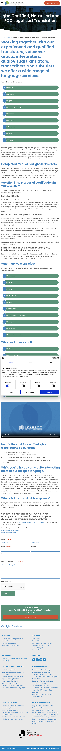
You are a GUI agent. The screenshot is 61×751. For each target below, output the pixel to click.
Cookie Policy (29, 748)
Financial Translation (39, 683)
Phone (33, 546)
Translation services (9, 641)
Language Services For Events (42, 710)
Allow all (49, 392)
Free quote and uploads (40, 645)
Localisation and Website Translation (45, 688)
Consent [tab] (10, 362)
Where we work (37, 697)
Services (10, 37)
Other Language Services (10, 645)
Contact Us (36, 641)
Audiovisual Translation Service (12, 677)
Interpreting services (9, 643)
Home (3, 37)
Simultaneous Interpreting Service (13, 717)
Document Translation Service (42, 681)
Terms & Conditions (42, 748)
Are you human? (7, 582)
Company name (7, 554)
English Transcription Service (11, 679)
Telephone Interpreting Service (12, 719)
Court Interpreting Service (10, 710)
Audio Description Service (10, 670)
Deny (11, 392)
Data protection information (42, 643)
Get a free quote (30, 617)
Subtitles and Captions (9, 683)
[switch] (23, 386)
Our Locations (37, 650)
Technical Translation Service (42, 694)
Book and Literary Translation (42, 674)
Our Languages (37, 648)
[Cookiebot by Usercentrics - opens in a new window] (52, 358)
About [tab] (50, 362)
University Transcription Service (12, 686)
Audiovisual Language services (12, 639)
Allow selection (30, 392)
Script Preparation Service (10, 681)
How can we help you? (12, 561)
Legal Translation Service (40, 686)
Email (6, 546)
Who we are (36, 639)
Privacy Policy (54, 748)
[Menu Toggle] (2, 3)
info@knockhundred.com (10, 530)
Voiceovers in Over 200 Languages (14, 688)
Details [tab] (30, 362)
